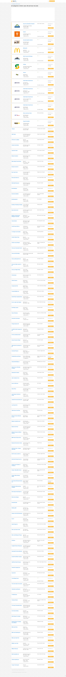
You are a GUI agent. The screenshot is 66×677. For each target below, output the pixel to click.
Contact (23, 672)
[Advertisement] (33, 14)
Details (50, 44)
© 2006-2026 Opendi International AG (17, 672)
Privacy (25, 672)
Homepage (49, 25)
